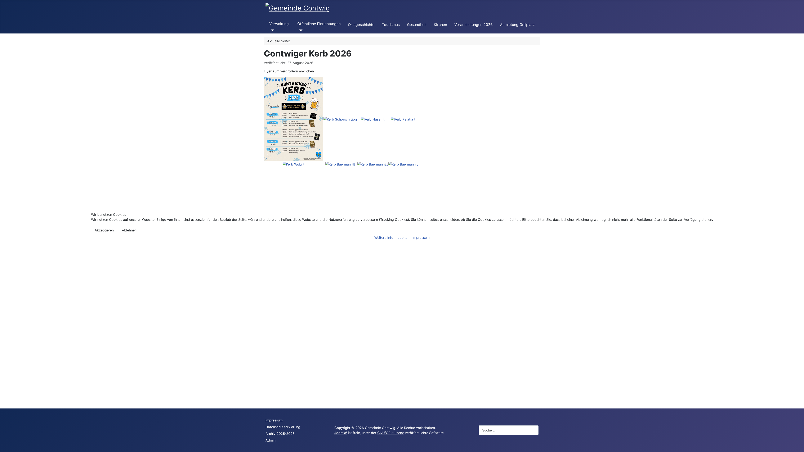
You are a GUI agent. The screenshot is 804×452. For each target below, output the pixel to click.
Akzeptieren (104, 230)
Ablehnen (129, 230)
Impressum (421, 237)
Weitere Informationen (391, 237)
